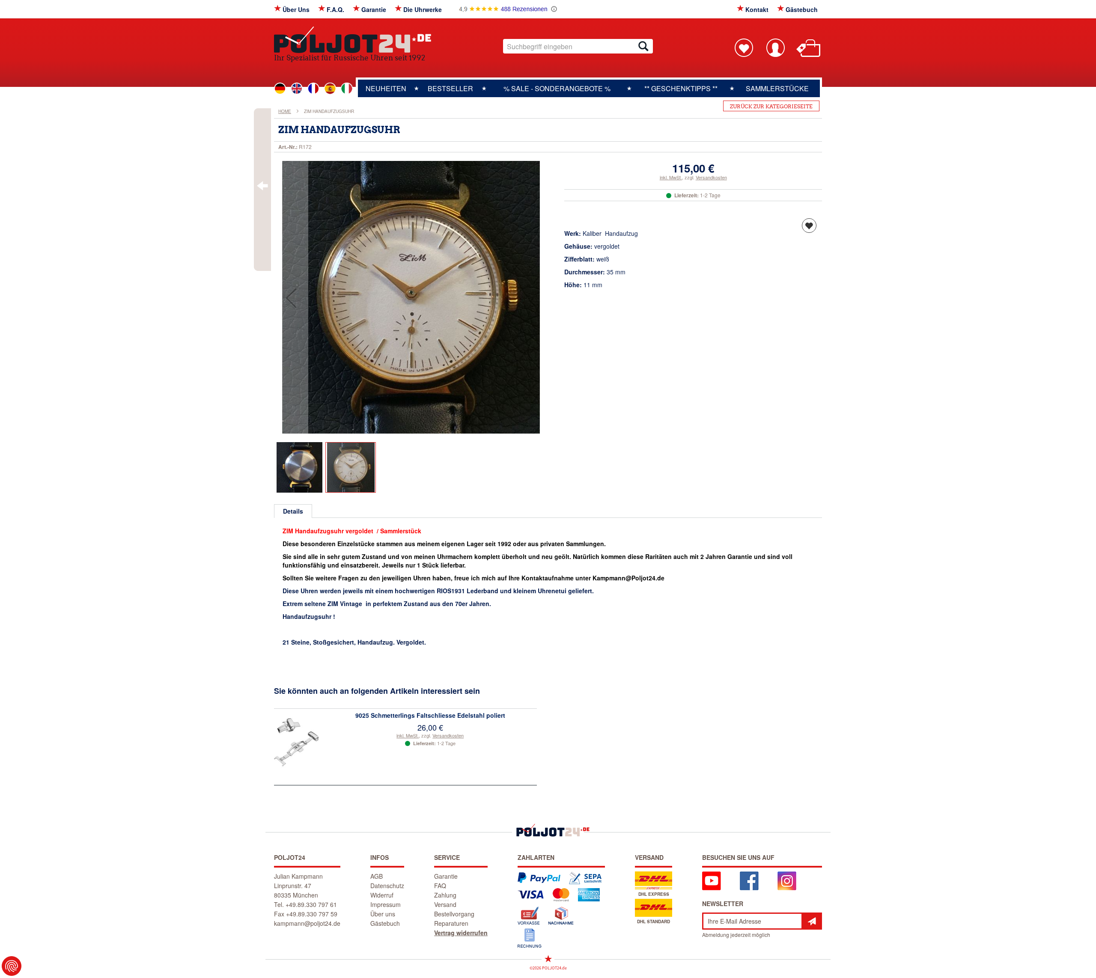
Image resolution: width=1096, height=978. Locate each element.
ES (330, 89)
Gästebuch (802, 9)
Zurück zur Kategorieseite (771, 106)
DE (280, 89)
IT (347, 89)
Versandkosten (711, 177)
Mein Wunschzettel (743, 47)
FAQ (440, 885)
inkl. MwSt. (671, 177)
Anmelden (775, 47)
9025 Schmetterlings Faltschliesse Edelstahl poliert (430, 715)
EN (297, 89)
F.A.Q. (335, 9)
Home (284, 111)
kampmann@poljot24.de (307, 923)
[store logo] (352, 39)
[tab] (293, 511)
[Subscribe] (811, 921)
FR (313, 89)
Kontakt (756, 9)
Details (293, 511)
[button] (291, 298)
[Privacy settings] (11, 966)
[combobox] (578, 46)
